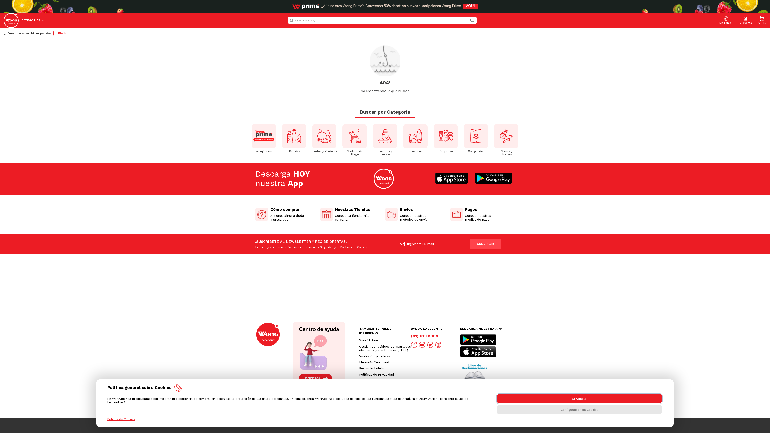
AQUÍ (470, 6)
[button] (746, 21)
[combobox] (382, 20)
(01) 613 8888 (424, 336)
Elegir (62, 33)
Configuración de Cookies (579, 410)
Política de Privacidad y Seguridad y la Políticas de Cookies (327, 247)
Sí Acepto (579, 399)
